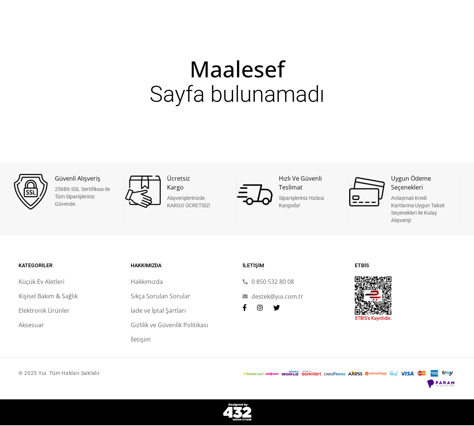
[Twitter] (276, 307)
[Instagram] (260, 307)
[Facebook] (245, 307)
